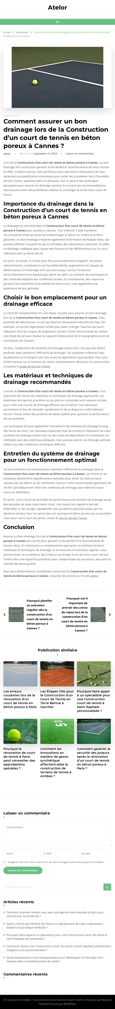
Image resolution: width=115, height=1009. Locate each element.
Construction (11, 115)
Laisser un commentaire (80, 153)
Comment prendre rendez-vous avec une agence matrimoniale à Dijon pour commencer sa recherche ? (55, 914)
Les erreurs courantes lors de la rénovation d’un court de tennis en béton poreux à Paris (20, 699)
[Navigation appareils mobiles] (57, 22)
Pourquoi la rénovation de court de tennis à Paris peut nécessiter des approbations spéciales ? (19, 758)
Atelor (57, 7)
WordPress (69, 1004)
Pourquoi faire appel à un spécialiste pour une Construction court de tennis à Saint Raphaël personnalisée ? (93, 701)
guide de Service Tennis (35, 366)
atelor (94, 576)
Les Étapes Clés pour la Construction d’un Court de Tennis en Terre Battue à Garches (57, 699)
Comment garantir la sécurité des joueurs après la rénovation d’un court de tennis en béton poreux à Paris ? (93, 758)
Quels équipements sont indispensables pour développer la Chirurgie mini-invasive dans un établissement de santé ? (55, 959)
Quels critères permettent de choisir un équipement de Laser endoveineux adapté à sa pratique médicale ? (54, 925)
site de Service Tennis (73, 518)
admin (6, 153)
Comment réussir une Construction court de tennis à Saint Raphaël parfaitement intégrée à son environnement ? (58, 948)
